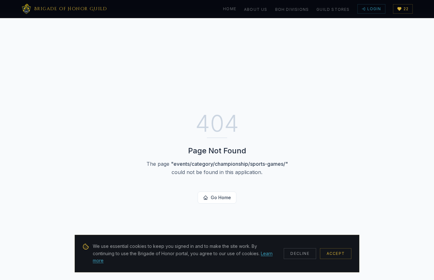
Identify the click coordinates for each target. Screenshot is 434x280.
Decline (299, 253)
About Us (256, 9)
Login (374, 8)
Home (229, 8)
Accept (336, 253)
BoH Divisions (292, 9)
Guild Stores (332, 9)
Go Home (221, 197)
